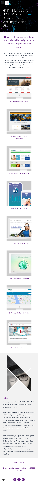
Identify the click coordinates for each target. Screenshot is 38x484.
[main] (19, 19)
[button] (2, 2)
